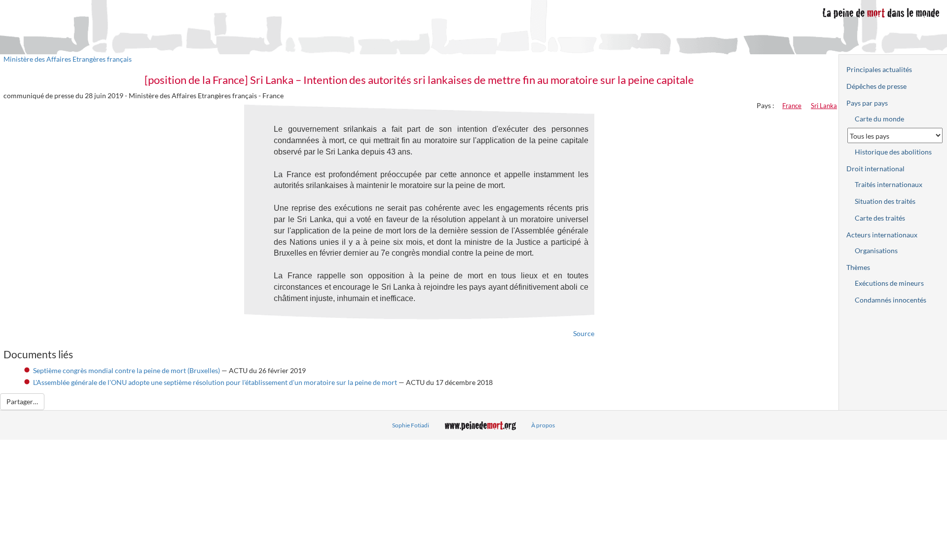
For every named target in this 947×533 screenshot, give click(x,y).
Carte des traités (880, 218)
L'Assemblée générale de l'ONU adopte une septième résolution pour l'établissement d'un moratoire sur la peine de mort (216, 382)
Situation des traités (885, 201)
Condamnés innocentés (890, 300)
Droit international (875, 168)
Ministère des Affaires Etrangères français (67, 59)
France (791, 106)
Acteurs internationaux (881, 234)
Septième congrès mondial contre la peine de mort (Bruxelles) (126, 370)
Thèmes (858, 267)
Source (583, 333)
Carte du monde (879, 118)
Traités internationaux (888, 184)
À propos (543, 425)
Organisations (876, 250)
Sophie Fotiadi (410, 425)
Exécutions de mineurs (889, 283)
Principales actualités (879, 69)
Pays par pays (867, 103)
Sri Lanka (824, 106)
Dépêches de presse (876, 86)
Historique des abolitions (893, 152)
